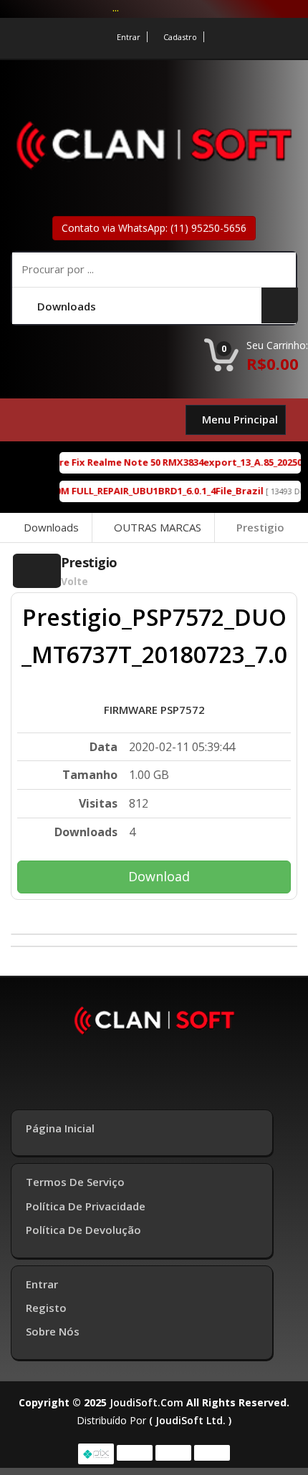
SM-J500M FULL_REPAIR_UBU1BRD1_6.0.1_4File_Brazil (137, 490)
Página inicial (60, 1128)
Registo (46, 1307)
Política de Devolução (83, 1229)
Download (159, 876)
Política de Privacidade (85, 1206)
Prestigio (260, 527)
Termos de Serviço (75, 1182)
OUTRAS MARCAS (157, 527)
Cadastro (180, 36)
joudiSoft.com (146, 1402)
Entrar (128, 36)
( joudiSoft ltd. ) (190, 1420)
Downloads (51, 527)
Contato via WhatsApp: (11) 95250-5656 (154, 228)
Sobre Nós (53, 1331)
